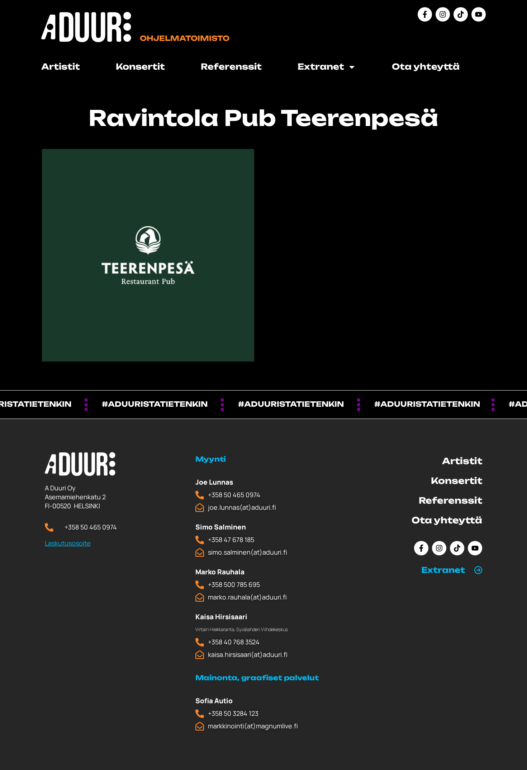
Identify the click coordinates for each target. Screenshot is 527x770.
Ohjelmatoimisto (184, 38)
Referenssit (231, 66)
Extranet (443, 570)
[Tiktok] (461, 14)
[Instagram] (443, 14)
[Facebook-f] (425, 14)
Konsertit (140, 66)
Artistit (60, 66)
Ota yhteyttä (426, 66)
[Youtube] (478, 14)
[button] (451, 570)
